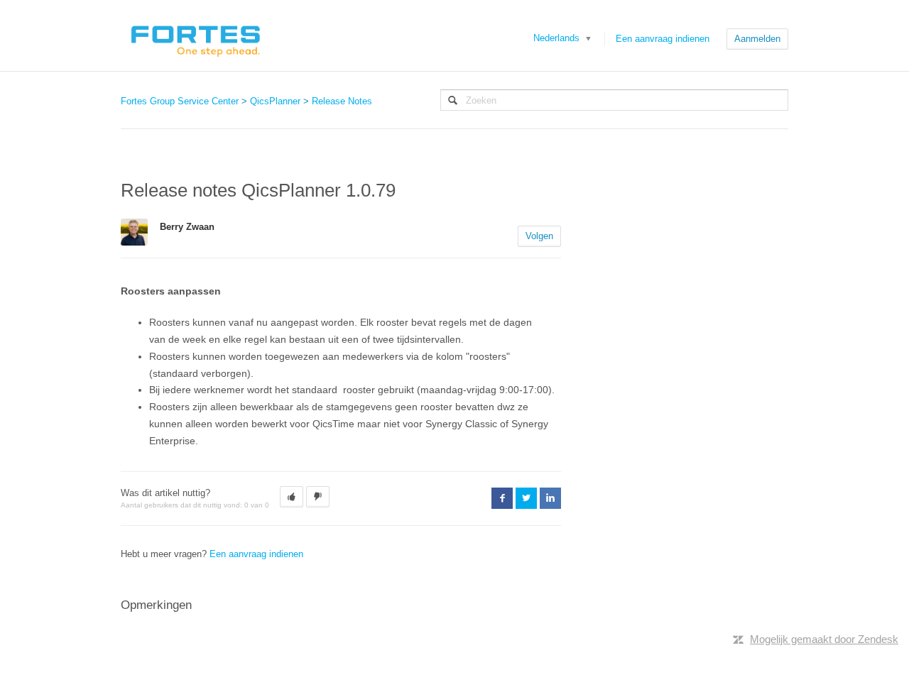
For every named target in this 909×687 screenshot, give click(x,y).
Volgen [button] (539, 236)
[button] (291, 496)
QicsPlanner (275, 101)
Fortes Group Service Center (180, 101)
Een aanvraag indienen (662, 38)
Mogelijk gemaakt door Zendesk (824, 639)
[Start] (195, 35)
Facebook (502, 498)
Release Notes (342, 101)
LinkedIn (550, 498)
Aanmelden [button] (757, 38)
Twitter (526, 498)
